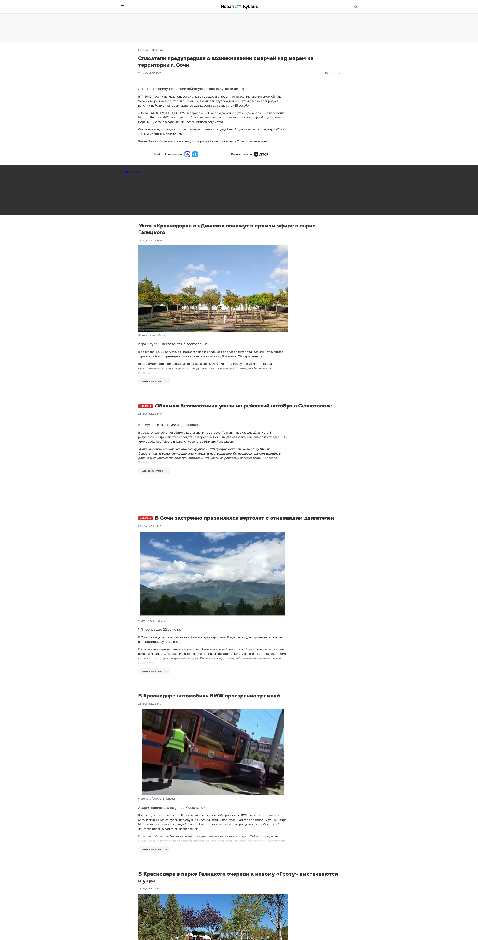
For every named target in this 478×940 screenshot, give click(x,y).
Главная (143, 50)
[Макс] (187, 154)
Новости (157, 50)
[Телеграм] (195, 154)
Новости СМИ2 (131, 172)
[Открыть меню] (122, 6)
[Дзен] (261, 154)
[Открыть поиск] (356, 6)
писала (176, 141)
